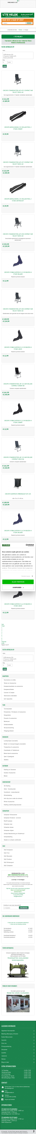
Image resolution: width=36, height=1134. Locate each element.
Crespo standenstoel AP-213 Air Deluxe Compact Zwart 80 (18, 385)
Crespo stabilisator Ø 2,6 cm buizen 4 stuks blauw (18, 531)
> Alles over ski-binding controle (18, 924)
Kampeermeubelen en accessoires (13, 686)
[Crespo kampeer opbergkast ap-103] (18, 490)
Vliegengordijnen (9, 731)
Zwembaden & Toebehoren (11, 750)
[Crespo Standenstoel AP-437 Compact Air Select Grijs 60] (18, 158)
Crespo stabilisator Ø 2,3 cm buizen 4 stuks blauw (18, 273)
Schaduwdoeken (8, 724)
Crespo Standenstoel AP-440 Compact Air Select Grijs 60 (18, 310)
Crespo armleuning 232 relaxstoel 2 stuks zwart (17, 128)
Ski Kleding (7, 786)
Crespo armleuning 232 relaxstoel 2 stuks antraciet (17, 200)
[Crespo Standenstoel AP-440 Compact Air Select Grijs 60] (18, 305)
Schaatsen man (8, 824)
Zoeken (29, 23)
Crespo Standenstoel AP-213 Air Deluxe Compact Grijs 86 (18, 458)
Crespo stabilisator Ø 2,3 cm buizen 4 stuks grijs (18, 348)
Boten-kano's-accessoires (11, 753)
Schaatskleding (8, 837)
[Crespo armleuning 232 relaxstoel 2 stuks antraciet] (18, 195)
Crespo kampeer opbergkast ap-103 (18, 494)
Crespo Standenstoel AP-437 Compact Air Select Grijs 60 (18, 163)
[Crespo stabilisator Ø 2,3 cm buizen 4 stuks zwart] (18, 416)
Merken (20, 30)
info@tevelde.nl (18, 896)
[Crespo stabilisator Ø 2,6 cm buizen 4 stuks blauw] (18, 526)
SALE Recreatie (8, 856)
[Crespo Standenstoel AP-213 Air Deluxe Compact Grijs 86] (18, 453)
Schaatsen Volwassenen (10, 814)
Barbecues (7, 721)
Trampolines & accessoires (11, 747)
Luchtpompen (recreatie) (11, 741)
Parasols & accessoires (10, 718)
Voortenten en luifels (10, 680)
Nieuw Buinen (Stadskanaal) (18, 893)
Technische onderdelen (10, 696)
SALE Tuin (7, 853)
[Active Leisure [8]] (18, 58)
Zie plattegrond (9, 1088)
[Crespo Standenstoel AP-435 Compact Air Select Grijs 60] (18, 86)
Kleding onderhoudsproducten (12, 805)
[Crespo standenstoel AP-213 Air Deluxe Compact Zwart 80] (18, 380)
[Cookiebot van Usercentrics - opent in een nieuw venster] (26, 545)
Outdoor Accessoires (9, 773)
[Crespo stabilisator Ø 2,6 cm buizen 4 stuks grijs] (18, 600)
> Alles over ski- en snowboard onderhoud (18, 922)
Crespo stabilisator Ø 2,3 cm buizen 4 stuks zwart (18, 421)
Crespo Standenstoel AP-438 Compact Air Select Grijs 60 (18, 235)
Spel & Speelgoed (9, 756)
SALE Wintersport (9, 862)
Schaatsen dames (8, 827)
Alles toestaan (18, 582)
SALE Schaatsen (8, 865)
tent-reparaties (8, 699)
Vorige (3, 626)
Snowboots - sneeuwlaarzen (11, 792)
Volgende (3, 641)
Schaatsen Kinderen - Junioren (12, 818)
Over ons (4, 1043)
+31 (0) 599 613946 (10, 1097)
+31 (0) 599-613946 (18, 895)
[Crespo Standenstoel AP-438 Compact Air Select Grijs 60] (18, 230)
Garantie (3, 1040)
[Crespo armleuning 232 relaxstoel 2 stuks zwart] (18, 123)
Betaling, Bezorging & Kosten (9, 1034)
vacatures (4, 1056)
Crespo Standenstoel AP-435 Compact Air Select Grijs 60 (18, 91)
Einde (2, 643)
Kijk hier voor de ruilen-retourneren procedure (18, 888)
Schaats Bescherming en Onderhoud (14, 833)
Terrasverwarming (9, 727)
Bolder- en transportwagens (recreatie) (15, 744)
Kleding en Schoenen (10, 769)
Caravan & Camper (9, 692)
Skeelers (6, 759)
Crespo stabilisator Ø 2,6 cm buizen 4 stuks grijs (18, 605)
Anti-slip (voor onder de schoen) (13, 798)
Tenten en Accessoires (10, 683)
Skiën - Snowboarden (10, 789)
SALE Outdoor (8, 859)
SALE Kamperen (8, 850)
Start (2, 624)
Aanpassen (17, 587)
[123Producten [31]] (18, 54)
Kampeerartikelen (9, 689)
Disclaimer (4, 1049)
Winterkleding (8, 795)
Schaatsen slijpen (9, 830)
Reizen (5, 776)
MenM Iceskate (8, 821)
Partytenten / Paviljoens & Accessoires (15, 712)
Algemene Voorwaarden (8, 1030)
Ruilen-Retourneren (6, 1037)
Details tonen (26, 576)
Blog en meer (5, 1062)
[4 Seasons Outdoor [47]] (18, 56)
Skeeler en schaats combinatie (12, 840)
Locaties (3, 1053)
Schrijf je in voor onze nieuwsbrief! (12, 905)
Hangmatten (7, 715)
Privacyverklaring (6, 1046)
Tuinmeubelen (8, 709)
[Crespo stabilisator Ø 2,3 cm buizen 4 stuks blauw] (18, 268)
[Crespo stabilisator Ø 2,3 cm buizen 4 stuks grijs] (18, 343)
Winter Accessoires (9, 801)
